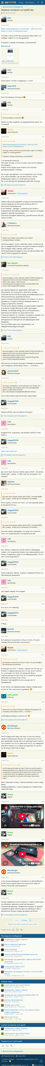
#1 (43, 25)
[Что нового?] (38, 2)
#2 (43, 77)
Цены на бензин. (10, 949)
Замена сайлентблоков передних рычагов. (21, 954)
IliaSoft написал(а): (9, 659)
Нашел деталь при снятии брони (17, 985)
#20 (43, 604)
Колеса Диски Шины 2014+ (14, 966)
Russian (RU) (21, 1056)
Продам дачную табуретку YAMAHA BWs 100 (21, 995)
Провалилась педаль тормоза (16, 939)
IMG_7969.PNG (8, 61)
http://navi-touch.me (9, 451)
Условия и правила (8, 1059)
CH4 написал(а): (8, 493)
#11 (43, 408)
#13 (43, 447)
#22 (43, 636)
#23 (43, 655)
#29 (43, 877)
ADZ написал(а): (8, 141)
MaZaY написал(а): (9, 235)
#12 (43, 429)
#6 (43, 198)
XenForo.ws (25, 1065)
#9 (43, 343)
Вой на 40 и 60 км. (11, 1017)
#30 (43, 898)
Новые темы (6, 981)
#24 (43, 702)
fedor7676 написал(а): (10, 114)
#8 (43, 270)
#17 (43, 546)
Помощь (5, 1061)
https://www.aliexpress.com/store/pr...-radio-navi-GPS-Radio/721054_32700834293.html (21, 30)
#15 (43, 489)
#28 (43, 839)
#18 (43, 569)
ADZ (3, 13)
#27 (43, 802)
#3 (43, 93)
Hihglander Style (8, 1056)
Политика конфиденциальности (27, 1059)
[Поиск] (42, 2)
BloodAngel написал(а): (10, 765)
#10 (43, 378)
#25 (43, 733)
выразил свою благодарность (15, 185)
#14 (43, 468)
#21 (43, 620)
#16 (43, 517)
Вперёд (24, 920)
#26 (43, 760)
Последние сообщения (11, 936)
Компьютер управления (13, 1000)
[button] (2, 2)
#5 (43, 137)
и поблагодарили (13, 257)
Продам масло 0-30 (11, 1005)
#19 (43, 588)
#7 (43, 230)
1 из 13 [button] (16, 920)
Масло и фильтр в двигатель (15, 944)
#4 (43, 110)
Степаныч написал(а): (10, 275)
